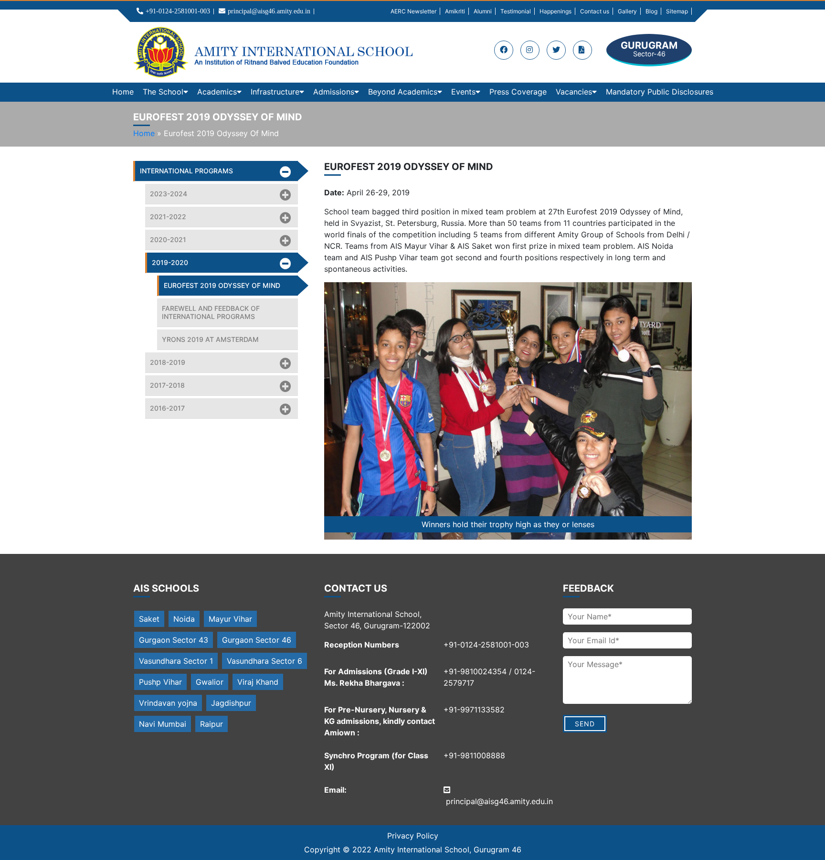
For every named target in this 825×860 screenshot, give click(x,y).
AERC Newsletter (413, 11)
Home (123, 91)
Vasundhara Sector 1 (176, 661)
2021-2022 (168, 216)
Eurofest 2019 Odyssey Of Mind (222, 285)
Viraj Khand (257, 682)
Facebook (504, 50)
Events (463, 91)
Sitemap (677, 11)
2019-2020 (170, 262)
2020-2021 (168, 239)
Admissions (333, 91)
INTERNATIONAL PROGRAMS (186, 171)
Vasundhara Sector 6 (264, 661)
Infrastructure (275, 91)
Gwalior (209, 682)
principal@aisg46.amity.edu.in (269, 11)
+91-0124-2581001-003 (178, 11)
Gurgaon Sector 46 (256, 640)
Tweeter (556, 50)
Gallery (627, 11)
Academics (217, 91)
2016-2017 (167, 408)
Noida (184, 619)
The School (163, 91)
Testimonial (515, 11)
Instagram (530, 50)
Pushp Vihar (160, 682)
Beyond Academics (402, 91)
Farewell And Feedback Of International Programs (211, 312)
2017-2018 (167, 385)
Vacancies (574, 91)
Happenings (555, 11)
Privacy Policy (412, 835)
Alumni (483, 11)
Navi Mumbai (162, 724)
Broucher (582, 50)
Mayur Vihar (230, 619)
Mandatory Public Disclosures (659, 91)
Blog (651, 11)
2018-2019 (167, 362)
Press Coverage (518, 91)
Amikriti (455, 11)
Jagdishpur (231, 703)
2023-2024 (168, 194)
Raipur (211, 724)
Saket (149, 619)
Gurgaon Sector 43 (173, 640)
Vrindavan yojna (168, 703)
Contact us (594, 11)
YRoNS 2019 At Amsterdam (210, 339)
